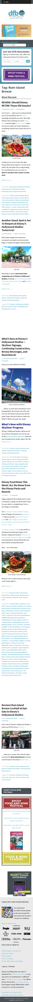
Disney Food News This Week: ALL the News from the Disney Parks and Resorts (16, 486)
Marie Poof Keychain (12, 466)
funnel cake (16, 205)
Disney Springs (6, 597)
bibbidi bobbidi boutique (10, 618)
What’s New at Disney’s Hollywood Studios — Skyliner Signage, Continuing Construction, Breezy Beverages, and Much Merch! (16, 347)
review (17, 211)
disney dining (19, 195)
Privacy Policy (6, 956)
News (20, 597)
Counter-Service (14, 448)
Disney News (13, 295)
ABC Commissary (20, 279)
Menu (7, 2)
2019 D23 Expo (14, 604)
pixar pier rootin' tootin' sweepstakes (14, 659)
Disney (12, 195)
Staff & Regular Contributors (11, 951)
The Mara (19, 673)
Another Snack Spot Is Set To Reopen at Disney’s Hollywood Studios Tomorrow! (16, 225)
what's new (19, 473)
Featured (5, 191)
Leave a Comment (20, 234)
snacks (24, 115)
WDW (26, 214)
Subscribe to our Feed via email (12, 995)
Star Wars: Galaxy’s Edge (10, 530)
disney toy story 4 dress (15, 461)
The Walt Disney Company (14, 979)
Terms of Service (7, 959)
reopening (21, 306)
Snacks (10, 191)
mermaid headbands (20, 652)
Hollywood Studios (8, 211)
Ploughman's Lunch (8, 661)
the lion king (16, 471)
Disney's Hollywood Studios (15, 202)
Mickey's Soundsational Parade (12, 654)
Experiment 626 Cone (21, 638)
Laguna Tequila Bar (15, 645)
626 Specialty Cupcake (18, 608)
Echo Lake (5, 777)
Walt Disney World (20, 191)
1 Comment (14, 495)
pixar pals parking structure (21, 657)
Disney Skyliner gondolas (15, 436)
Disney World (11, 200)
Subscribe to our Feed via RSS (12, 992)
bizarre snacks (21, 123)
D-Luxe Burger (25, 627)
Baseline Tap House (21, 457)
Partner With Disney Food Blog (12, 961)
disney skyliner (7, 459)
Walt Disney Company (18, 974)
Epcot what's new (7, 638)
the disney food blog (16, 11)
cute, (3, 123)
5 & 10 (12, 457)
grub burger (6, 643)
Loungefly (14, 648)
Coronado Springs (14, 627)
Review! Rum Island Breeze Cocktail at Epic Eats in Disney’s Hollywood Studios (14, 709)
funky (26, 121)
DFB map (4, 629)
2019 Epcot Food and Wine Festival (17, 512)
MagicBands (14, 650)
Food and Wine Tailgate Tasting (19, 641)
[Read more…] (7, 180)
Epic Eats (9, 205)
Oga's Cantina (6, 657)
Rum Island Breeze (12, 468)
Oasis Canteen (20, 777)
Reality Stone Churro (14, 664)
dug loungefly (19, 464)
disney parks (13, 187)
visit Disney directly (22, 982)
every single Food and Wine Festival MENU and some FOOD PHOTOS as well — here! (16, 522)
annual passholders (16, 613)
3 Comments (20, 109)
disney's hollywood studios (16, 189)
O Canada (26, 654)
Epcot (26, 636)
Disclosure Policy (7, 953)
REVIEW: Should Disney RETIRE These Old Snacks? (16, 104)
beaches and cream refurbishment (18, 615)
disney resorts (24, 595)
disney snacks (19, 198)
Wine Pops (17, 675)
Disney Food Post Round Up (18, 593)
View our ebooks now (9, 923)
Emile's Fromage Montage (14, 636)
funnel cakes (12, 306)
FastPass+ (5, 641)
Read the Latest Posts (10, 42)
